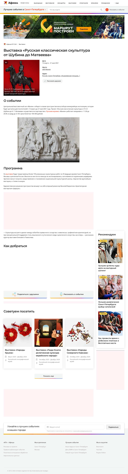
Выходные (38, 3)
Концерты (61, 3)
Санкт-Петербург (40, 447)
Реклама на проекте (10, 447)
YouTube (99, 450)
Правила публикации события (14, 450)
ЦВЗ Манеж (46, 69)
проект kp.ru (25, 3)
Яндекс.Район (101, 453)
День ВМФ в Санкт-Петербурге (75, 450)
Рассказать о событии (117, 10)
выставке (9, 174)
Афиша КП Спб (11, 44)
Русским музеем (52, 111)
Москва (37, 450)
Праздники (105, 3)
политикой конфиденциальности (82, 431)
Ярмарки (94, 3)
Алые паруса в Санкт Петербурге (76, 447)
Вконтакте (99, 447)
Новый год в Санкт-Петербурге (76, 453)
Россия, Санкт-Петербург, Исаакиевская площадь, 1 (61, 76)
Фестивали (50, 3)
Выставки (72, 3)
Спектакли (84, 3)
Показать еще (48, 376)
